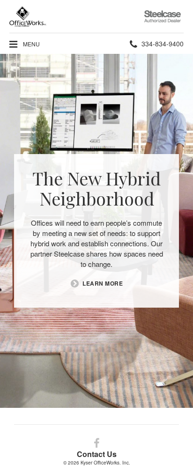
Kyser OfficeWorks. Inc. (105, 462)
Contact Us (97, 454)
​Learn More (102, 284)
